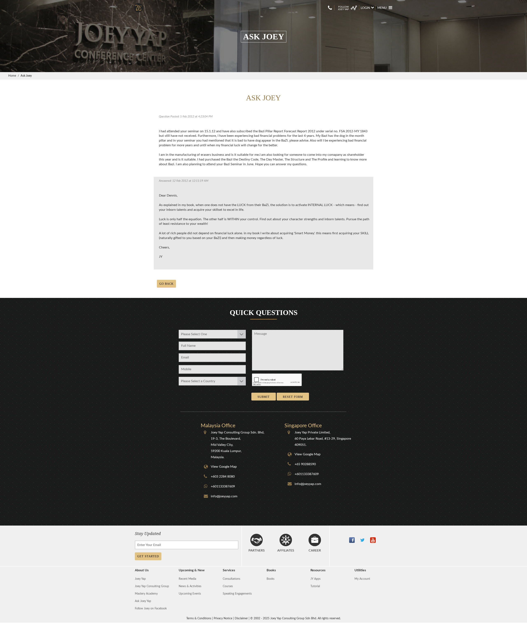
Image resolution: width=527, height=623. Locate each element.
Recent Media (187, 578)
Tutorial (315, 586)
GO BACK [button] (166, 283)
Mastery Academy (146, 593)
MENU (382, 7)
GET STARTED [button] (148, 556)
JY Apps (315, 578)
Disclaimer (241, 618)
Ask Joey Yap (143, 601)
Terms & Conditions (198, 618)
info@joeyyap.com (224, 496)
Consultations (231, 578)
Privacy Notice (223, 618)
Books (270, 578)
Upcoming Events (190, 593)
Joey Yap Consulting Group (152, 586)
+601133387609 (223, 486)
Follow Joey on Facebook (151, 608)
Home (12, 75)
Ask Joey (26, 75)
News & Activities (190, 586)
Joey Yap (140, 578)
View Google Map (224, 466)
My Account (362, 578)
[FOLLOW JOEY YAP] (346, 5)
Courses (228, 586)
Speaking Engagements (237, 593)
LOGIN (365, 7)
